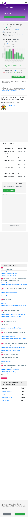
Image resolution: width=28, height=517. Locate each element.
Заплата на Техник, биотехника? (8, 275)
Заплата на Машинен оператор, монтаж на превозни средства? (13, 302)
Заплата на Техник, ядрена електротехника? (11, 271)
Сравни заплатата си (9, 190)
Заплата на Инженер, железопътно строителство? (13, 339)
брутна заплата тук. (15, 93)
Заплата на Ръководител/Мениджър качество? (12, 318)
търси (14, 16)
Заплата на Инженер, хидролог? (8, 336)
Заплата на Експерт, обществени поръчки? (11, 316)
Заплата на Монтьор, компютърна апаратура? (12, 295)
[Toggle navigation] (26, 2)
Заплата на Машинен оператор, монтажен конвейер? (13, 305)
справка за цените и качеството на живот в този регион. (12, 90)
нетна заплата (10, 83)
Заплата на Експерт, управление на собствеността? (13, 314)
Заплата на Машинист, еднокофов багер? (10, 350)
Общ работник (5, 400)
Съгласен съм (19, 513)
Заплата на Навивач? (6, 361)
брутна (17, 70)
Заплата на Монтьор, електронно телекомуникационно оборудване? (9, 293)
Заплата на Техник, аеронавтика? (9, 273)
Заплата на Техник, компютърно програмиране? (12, 327)
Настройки (7, 513)
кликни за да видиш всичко (19, 76)
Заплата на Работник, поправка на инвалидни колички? (14, 284)
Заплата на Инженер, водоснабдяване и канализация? (14, 338)
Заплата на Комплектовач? (7, 360)
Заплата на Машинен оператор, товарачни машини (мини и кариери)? (13, 348)
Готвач (3, 394)
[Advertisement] (14, 128)
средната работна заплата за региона (14, 43)
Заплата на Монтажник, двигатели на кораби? (12, 307)
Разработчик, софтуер (7, 397)
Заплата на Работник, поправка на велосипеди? (12, 282)
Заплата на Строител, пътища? (8, 371)
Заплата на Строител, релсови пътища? (10, 369)
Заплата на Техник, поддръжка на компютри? (11, 328)
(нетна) (22, 34)
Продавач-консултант (7, 391)
